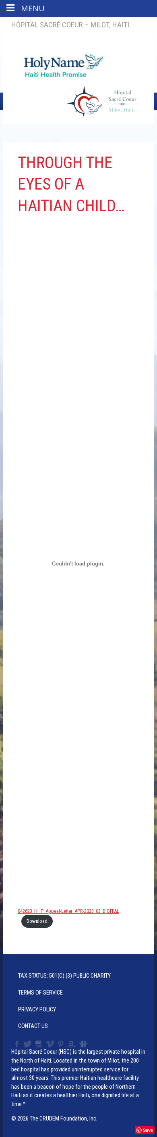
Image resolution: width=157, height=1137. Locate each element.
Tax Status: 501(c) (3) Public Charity (64, 975)
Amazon (71, 1044)
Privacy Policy (37, 1009)
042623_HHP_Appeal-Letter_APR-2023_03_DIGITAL (68, 911)
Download (37, 921)
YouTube (39, 1044)
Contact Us (33, 1026)
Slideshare (85, 1044)
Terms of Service (40, 992)
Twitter (27, 1044)
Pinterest (61, 1044)
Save (148, 1130)
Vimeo (51, 1044)
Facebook (16, 1044)
